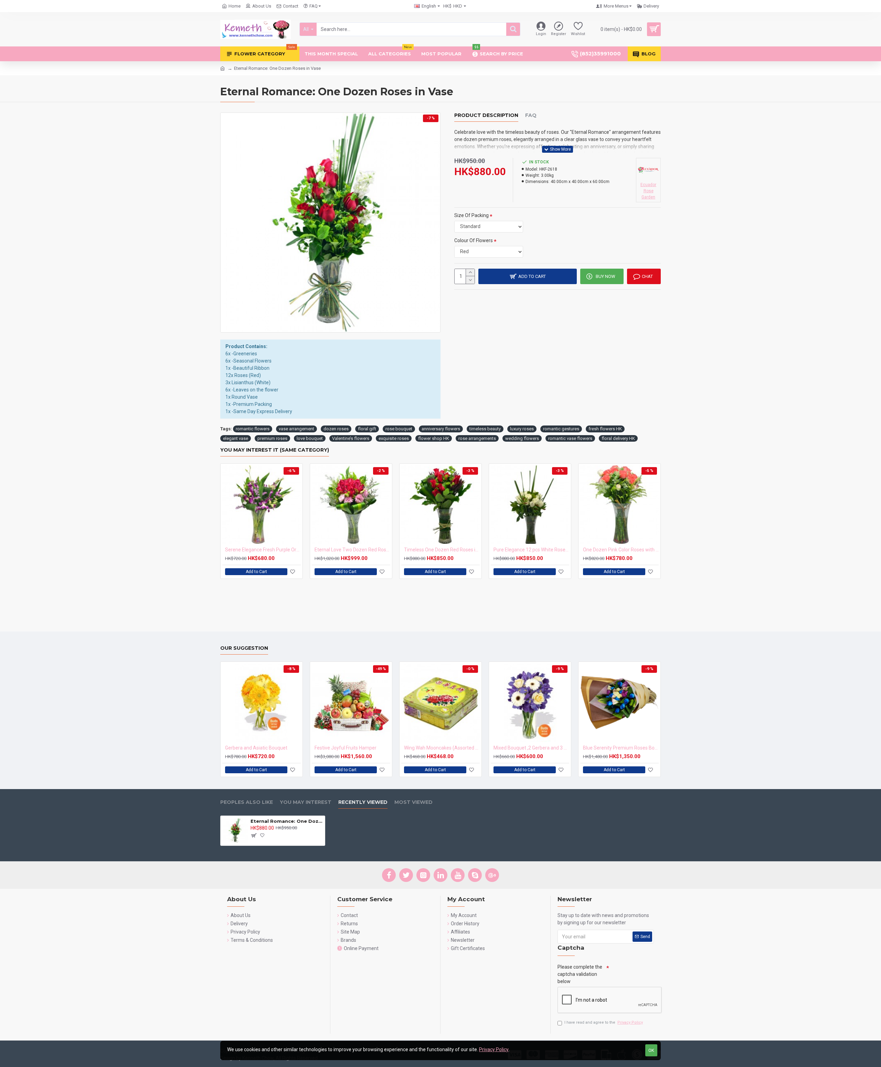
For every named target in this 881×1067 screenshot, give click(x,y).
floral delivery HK (618, 438)
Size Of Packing (471, 215)
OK (651, 1050)
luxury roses (522, 428)
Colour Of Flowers (473, 240)
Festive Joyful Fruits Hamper (345, 748)
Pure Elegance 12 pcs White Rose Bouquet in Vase (531, 549)
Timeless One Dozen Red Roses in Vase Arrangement (442, 549)
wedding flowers (522, 438)
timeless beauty (485, 428)
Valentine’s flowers (350, 438)
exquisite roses (394, 438)
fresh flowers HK (605, 428)
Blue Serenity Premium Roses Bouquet (621, 748)
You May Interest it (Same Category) (274, 450)
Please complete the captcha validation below (580, 974)
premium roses (272, 438)
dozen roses (336, 428)
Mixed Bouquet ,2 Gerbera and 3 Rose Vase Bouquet (531, 748)
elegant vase (235, 438)
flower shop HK (433, 438)
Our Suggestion (244, 648)
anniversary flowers (441, 428)
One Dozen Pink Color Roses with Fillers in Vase (621, 549)
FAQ (531, 115)
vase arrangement (296, 428)
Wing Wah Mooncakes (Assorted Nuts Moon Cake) (442, 748)
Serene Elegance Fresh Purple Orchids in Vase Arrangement (263, 549)
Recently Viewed (363, 802)
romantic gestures (561, 428)
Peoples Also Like (246, 802)
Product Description (486, 115)
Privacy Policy (494, 1049)
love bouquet (310, 438)
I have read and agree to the (603, 1022)
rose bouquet (398, 428)
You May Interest (305, 802)
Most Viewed (413, 802)
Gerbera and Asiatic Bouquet (256, 748)
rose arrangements (477, 438)
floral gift (367, 428)
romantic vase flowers (570, 438)
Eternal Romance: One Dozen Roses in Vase (286, 821)
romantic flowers (252, 428)
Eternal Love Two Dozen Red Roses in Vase (352, 549)
